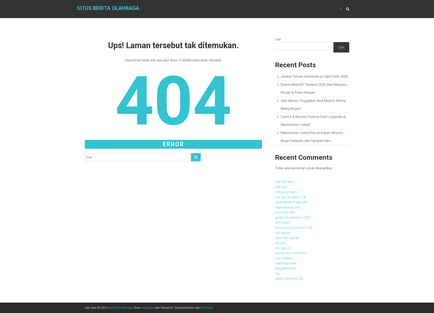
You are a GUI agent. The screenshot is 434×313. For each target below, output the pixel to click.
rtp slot (280, 243)
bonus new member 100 (293, 228)
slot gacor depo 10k (290, 197)
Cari (278, 39)
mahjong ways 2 (287, 192)
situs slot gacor (287, 238)
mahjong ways (286, 263)
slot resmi (282, 222)
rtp (277, 273)
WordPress (206, 307)
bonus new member (290, 253)
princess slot (285, 212)
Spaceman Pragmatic (291, 202)
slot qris (281, 187)
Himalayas (148, 307)
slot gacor (283, 233)
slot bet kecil (285, 182)
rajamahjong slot (287, 207)
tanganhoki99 (285, 268)
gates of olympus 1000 (292, 217)
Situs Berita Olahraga (108, 8)
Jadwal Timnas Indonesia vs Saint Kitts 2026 (314, 76)
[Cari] (196, 157)
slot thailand (284, 258)
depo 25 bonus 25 (289, 279)
